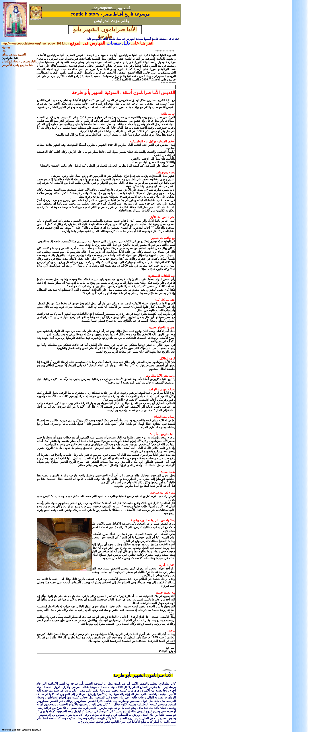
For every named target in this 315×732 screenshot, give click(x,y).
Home (6, 47)
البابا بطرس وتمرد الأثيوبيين (18, 64)
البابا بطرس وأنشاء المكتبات (19, 61)
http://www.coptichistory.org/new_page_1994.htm (35, 43)
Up (4, 51)
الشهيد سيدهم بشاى (14, 54)
